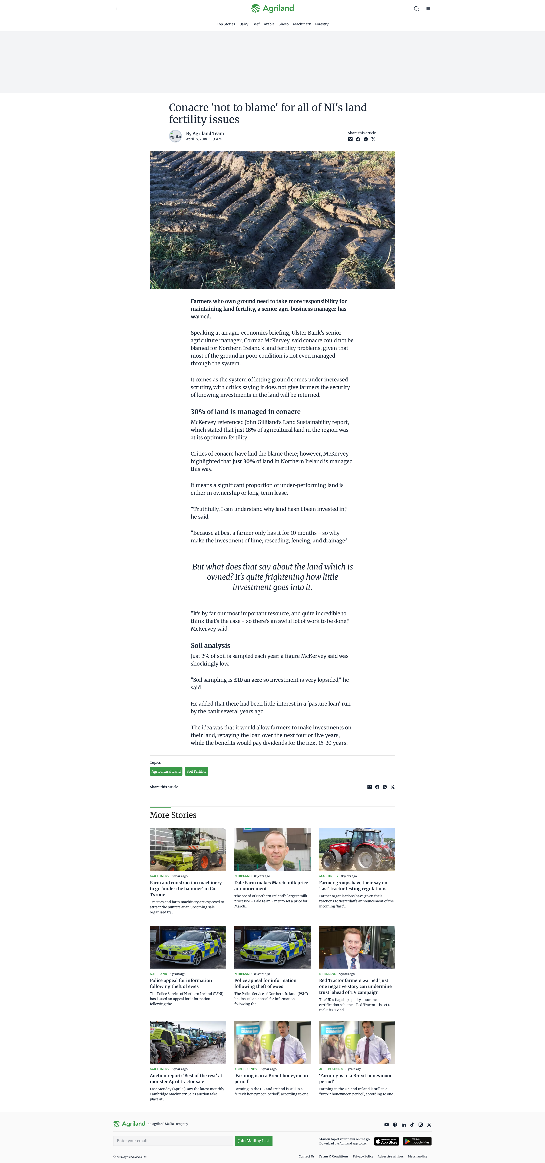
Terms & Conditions (334, 1156)
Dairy (243, 24)
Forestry (321, 24)
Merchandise (417, 1156)
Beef (256, 24)
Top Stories (226, 24)
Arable (269, 24)
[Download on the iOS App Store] (386, 1141)
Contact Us (306, 1156)
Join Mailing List (253, 1140)
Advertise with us (391, 1156)
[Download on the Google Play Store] (417, 1141)
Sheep (284, 24)
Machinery (302, 24)
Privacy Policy (363, 1156)
